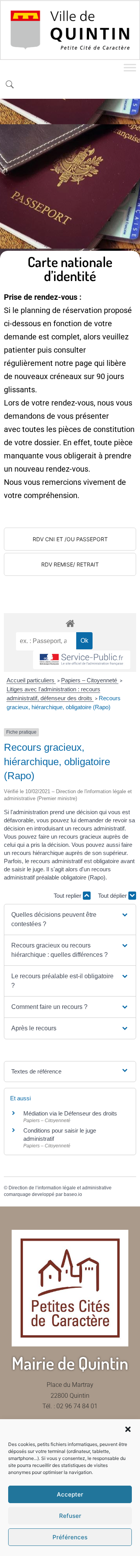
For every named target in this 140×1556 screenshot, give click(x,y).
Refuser (70, 1515)
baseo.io (73, 1194)
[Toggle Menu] (130, 68)
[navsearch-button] (10, 85)
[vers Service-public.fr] (81, 660)
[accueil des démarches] (70, 623)
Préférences (70, 1537)
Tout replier (68, 895)
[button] (128, 1429)
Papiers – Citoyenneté (90, 680)
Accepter (70, 1494)
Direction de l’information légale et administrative (60, 1188)
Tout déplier (113, 895)
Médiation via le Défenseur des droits (70, 1113)
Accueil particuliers (31, 680)
